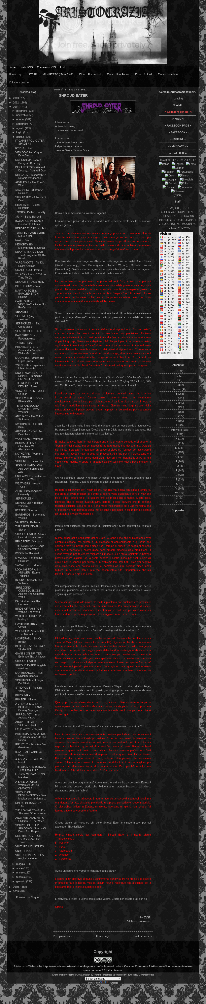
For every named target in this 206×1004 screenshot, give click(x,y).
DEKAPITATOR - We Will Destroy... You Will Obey (31, 169)
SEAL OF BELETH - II (28, 331)
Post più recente (62, 936)
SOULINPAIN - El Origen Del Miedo (29, 682)
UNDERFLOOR (24, 850)
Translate (113, 983)
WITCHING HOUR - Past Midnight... (29, 618)
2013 (16, 98)
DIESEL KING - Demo (28, 286)
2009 (16, 891)
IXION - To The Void (27, 553)
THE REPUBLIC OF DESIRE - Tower (27, 385)
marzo (20, 872)
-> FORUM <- (178, 139)
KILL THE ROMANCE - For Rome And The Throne (28, 839)
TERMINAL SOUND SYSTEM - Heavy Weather (27, 408)
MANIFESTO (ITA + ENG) (58, 74)
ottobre (20, 119)
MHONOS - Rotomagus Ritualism (29, 559)
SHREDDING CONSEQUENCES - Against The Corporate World (29, 592)
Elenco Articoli (143, 74)
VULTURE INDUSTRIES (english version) (29, 857)
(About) (178, 195)
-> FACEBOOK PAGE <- (178, 125)
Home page (15, 74)
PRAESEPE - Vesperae (29, 541)
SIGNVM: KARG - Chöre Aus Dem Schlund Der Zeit (29, 468)
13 (178, 371)
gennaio (21, 881)
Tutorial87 (133, 975)
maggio (21, 863)
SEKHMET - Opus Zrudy (29, 281)
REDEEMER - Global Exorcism (27, 206)
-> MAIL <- (178, 118)
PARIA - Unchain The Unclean (27, 603)
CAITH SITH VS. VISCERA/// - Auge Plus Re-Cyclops (31, 304)
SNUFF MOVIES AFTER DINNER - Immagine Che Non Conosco (29, 376)
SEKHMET (21, 311)
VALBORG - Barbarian (28, 522)
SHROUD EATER (25, 661)
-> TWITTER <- (178, 153)
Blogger (35, 897)
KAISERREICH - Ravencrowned (25, 337)
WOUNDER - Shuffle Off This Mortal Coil (29, 633)
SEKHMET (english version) (26, 318)
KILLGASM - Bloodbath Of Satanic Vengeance (30, 176)
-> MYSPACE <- (178, 146)
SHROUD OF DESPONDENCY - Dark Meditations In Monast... (31, 795)
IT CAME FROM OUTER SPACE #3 (29, 142)
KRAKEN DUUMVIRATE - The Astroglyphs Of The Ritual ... (30, 255)
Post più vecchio (143, 936)
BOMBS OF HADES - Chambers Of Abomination (28, 446)
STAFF (32, 74)
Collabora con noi (19, 82)
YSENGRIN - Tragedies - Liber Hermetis (29, 367)
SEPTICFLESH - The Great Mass (27, 325)
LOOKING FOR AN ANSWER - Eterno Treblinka (27, 572)
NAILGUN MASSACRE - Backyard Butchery (29, 161)
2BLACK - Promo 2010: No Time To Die (31, 276)
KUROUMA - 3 (23, 695)
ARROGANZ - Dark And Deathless (29, 433)
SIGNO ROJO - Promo (28, 270)
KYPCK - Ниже (24, 148)
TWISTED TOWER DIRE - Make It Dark (30, 234)
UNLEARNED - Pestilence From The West (30, 478)
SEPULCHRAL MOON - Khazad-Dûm (29, 400)
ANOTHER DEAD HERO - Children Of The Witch (30, 819)
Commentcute (146, 975)
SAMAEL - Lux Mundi (28, 565)
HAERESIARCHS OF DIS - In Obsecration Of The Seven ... (30, 737)
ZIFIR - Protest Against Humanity (28, 492)
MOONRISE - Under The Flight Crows (29, 359)
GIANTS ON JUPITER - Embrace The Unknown (30, 655)
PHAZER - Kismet (26, 699)
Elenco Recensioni (90, 74)
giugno (20, 136)
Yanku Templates (103, 975)
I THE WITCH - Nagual (28, 729)
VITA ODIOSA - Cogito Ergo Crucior (28, 154)
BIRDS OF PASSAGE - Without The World (29, 610)
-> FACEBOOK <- (178, 132)
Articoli (177, 389)
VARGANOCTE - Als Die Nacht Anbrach (29, 264)
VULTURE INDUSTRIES (29, 846)
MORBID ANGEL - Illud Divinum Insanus (28, 674)
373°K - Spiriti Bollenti (28, 216)
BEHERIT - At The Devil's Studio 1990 (30, 647)
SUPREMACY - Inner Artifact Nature (27, 716)
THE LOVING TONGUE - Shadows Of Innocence (30, 812)
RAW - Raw (22, 240)
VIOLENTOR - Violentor (29, 461)
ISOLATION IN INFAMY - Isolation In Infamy (30, 222)
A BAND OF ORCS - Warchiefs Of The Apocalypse (27, 784)
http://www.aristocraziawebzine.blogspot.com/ (72, 966)
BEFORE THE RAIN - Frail (31, 228)
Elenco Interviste (168, 74)
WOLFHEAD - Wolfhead (29, 438)
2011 (16, 106)
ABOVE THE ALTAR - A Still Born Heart (29, 723)
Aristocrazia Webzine (63, 975)
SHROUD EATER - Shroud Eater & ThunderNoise (30, 536)
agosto (20, 128)
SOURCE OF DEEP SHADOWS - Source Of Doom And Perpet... (30, 828)
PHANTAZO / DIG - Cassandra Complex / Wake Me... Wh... (29, 350)
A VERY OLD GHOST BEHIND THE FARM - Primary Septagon (29, 707)
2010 (16, 887)
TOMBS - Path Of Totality (30, 212)
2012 (16, 102)
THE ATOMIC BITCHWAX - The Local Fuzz (30, 768)
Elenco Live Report (118, 74)
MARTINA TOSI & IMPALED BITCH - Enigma (27, 293)
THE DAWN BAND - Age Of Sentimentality (29, 547)
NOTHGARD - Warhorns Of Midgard (29, 455)
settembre (22, 123)
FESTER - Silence (26, 510)
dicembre (22, 110)
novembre (22, 115)
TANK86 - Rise (24, 342)
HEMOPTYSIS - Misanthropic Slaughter (30, 246)
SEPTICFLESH (24, 498)
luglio (19, 132)
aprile (19, 868)
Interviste (144, 921)
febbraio (21, 876)
